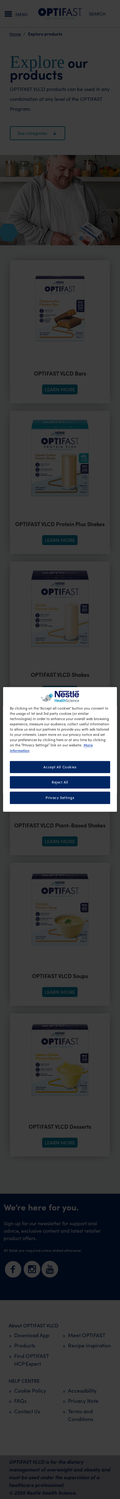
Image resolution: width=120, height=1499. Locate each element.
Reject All (60, 782)
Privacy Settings (60, 798)
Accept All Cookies (59, 767)
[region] (60, 749)
